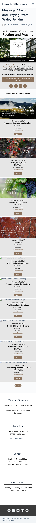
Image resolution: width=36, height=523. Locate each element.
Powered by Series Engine (18, 391)
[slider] (32, 60)
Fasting (30, 67)
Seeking (10, 69)
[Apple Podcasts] (22, 510)
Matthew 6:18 (26, 65)
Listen (18, 134)
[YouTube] (18, 510)
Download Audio (22, 70)
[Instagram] (13, 510)
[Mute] (27, 60)
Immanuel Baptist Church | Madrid (14, 4)
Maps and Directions (18, 438)
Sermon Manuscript (12, 78)
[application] (18, 60)
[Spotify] (27, 510)
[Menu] (33, 4)
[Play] (3, 60)
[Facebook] (9, 510)
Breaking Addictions (20, 67)
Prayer (5, 69)
